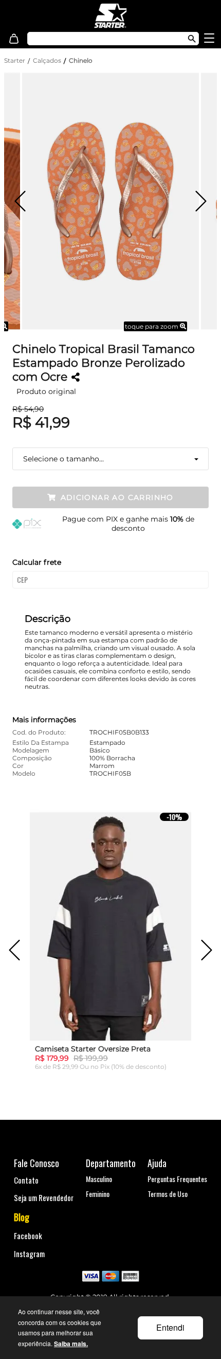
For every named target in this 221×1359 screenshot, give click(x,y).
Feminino (97, 1193)
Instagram (29, 1253)
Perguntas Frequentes (177, 1178)
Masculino (99, 1178)
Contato (26, 1180)
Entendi (170, 1327)
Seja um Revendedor (43, 1197)
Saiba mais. (71, 1343)
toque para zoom (152, 326)
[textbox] (100, 38)
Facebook (28, 1235)
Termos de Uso (168, 1193)
